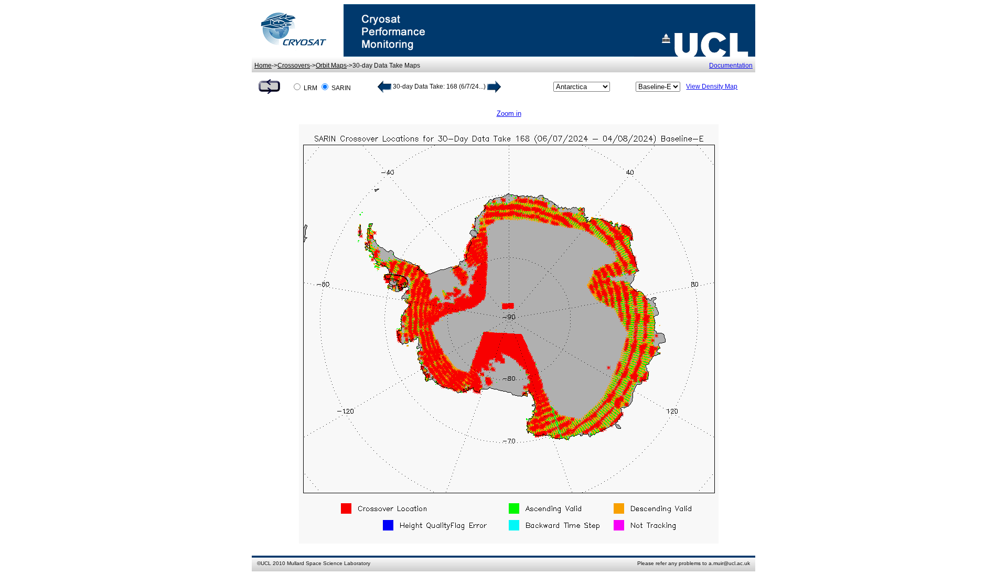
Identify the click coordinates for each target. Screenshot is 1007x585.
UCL (266, 563)
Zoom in (509, 113)
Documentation (731, 65)
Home (263, 65)
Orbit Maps (331, 65)
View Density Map (711, 86)
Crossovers (293, 65)
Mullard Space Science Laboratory (328, 563)
